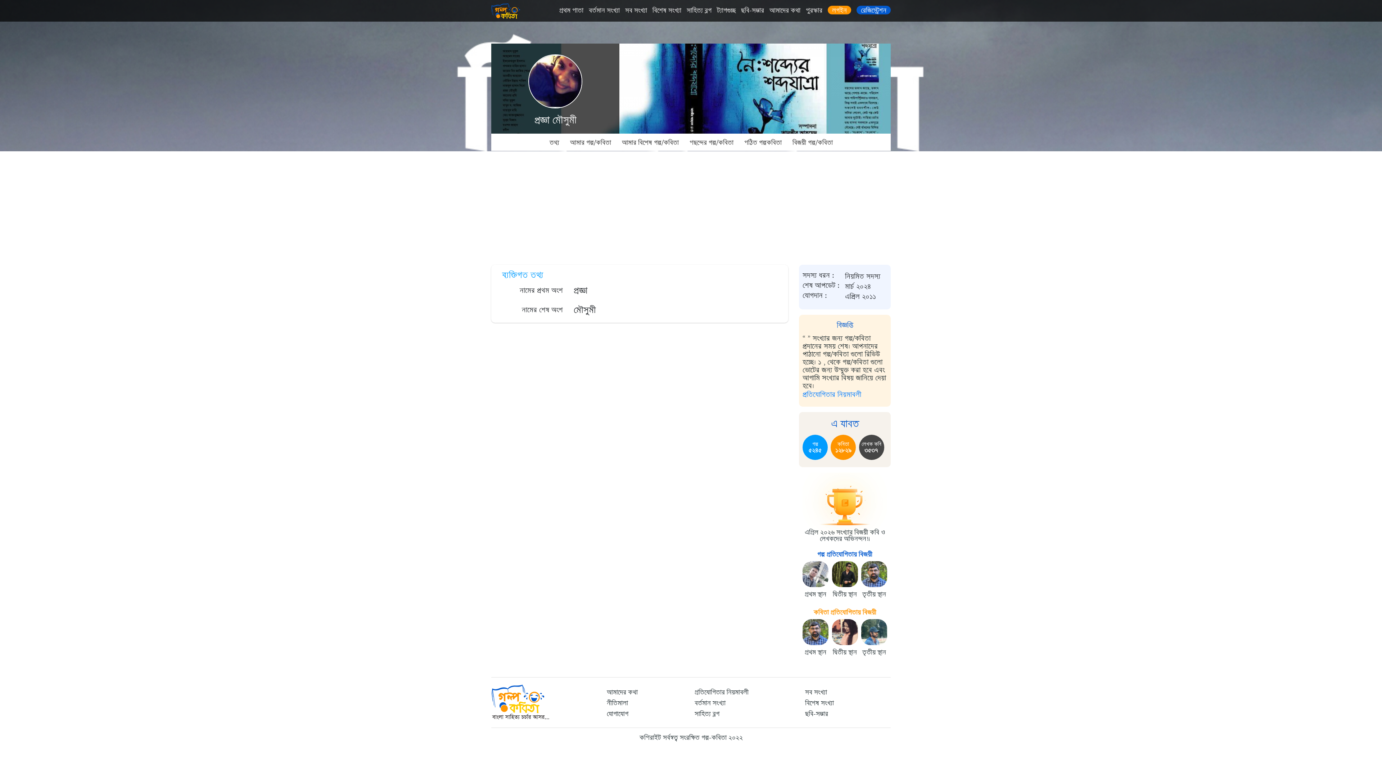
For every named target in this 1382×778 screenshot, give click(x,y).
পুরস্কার (814, 10)
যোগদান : (815, 295)
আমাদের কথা (784, 10)
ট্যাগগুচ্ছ (726, 10)
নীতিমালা (617, 703)
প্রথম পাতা (571, 10)
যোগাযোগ (617, 714)
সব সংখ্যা (636, 10)
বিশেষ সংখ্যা (666, 10)
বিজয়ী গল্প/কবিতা (812, 142)
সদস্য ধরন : (818, 275)
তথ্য (554, 142)
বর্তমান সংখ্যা (604, 10)
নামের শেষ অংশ (542, 309)
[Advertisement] (691, 205)
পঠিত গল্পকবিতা (763, 142)
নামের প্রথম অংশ (541, 290)
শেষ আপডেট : (821, 285)
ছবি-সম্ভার (752, 10)
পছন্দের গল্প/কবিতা (711, 142)
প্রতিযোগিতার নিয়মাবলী (832, 394)
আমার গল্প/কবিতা (590, 142)
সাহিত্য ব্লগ (699, 10)
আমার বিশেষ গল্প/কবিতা (650, 142)
